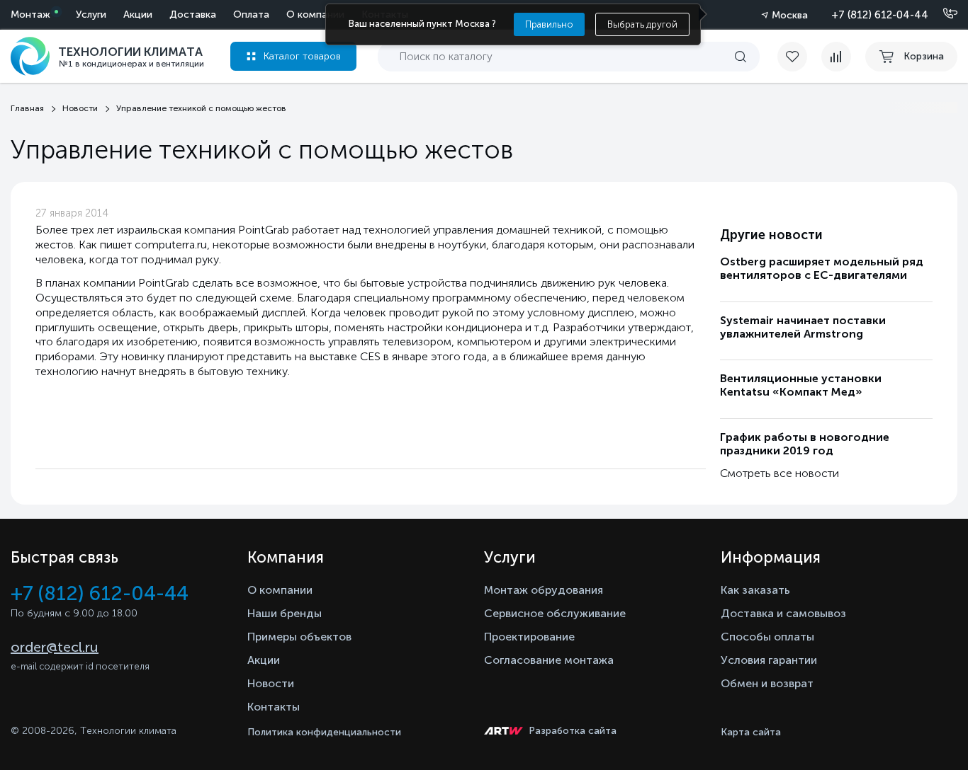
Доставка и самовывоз (783, 613)
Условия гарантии (769, 660)
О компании (315, 14)
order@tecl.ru (55, 646)
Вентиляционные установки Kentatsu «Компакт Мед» (801, 385)
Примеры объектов (299, 636)
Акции (137, 14)
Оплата (251, 14)
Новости (270, 683)
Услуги (91, 14)
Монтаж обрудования (543, 590)
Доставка (192, 14)
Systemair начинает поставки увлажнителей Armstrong (803, 327)
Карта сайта (751, 732)
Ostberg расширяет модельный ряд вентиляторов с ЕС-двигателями (821, 268)
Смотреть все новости (779, 473)
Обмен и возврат (767, 683)
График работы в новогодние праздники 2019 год (804, 443)
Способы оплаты (767, 636)
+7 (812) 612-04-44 (879, 14)
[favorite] (799, 56)
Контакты (273, 706)
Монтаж (30, 14)
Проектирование (529, 636)
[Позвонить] (941, 14)
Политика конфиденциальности (324, 732)
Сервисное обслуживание (555, 613)
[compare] (836, 56)
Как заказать (755, 590)
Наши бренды (284, 613)
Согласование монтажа (549, 660)
